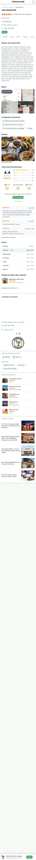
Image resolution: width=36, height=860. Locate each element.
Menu (4, 32)
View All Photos (6, 162)
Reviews (25, 37)
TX (2, 7)
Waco (5, 7)
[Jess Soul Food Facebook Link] (16, 334)
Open (29, 857)
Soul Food (11, 7)
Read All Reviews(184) (8, 237)
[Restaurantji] (18, 2)
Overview (5, 37)
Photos (18, 37)
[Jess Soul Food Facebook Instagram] (20, 334)
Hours (31, 37)
